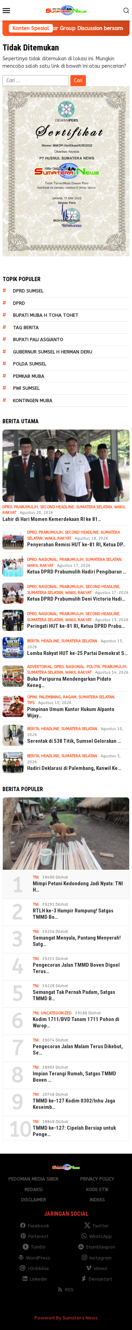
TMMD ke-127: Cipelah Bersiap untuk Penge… (74, 1131)
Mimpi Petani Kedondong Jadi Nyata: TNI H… (78, 886)
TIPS (30, 702)
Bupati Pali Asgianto (38, 339)
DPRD (19, 303)
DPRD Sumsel (28, 290)
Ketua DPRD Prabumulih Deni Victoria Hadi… (76, 599)
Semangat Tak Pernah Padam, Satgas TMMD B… (74, 995)
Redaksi (34, 1189)
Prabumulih (26, 507)
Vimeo (100, 1268)
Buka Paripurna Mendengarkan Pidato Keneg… (69, 682)
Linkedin (38, 1279)
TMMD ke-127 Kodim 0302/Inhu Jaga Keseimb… (74, 1104)
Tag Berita (26, 327)
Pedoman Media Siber (33, 1179)
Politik (93, 666)
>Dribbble (38, 1268)
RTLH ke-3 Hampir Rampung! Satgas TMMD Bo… (73, 913)
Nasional (48, 559)
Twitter (100, 1225)
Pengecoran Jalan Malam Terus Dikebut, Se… (78, 1049)
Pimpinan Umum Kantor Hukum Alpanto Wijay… (70, 712)
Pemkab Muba (28, 376)
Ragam (69, 697)
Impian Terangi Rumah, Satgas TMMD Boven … (74, 1076)
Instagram (100, 1258)
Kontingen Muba (32, 400)
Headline (50, 641)
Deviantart (100, 1279)
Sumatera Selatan (94, 507)
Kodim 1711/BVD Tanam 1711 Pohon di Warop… (76, 1022)
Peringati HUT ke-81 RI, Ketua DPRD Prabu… (76, 626)
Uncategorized (56, 1013)
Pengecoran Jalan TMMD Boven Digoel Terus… (76, 968)
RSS (69, 1289)
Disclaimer (33, 1199)
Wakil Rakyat (58, 538)
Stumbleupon (100, 1247)
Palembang (50, 697)
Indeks (97, 1199)
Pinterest (38, 1236)
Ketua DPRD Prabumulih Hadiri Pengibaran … (76, 572)
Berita (33, 641)
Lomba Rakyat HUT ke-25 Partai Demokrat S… (77, 653)
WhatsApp (100, 1236)
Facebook (38, 1225)
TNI (36, 877)
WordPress (38, 1258)
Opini (32, 697)
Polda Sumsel (29, 363)
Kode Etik (97, 1189)
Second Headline (57, 507)
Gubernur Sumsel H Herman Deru (52, 351)
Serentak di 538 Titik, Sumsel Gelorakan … (74, 741)
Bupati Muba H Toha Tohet (45, 315)
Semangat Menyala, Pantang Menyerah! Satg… (77, 941)
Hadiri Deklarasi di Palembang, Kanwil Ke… (74, 768)
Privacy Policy (97, 1179)
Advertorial (39, 666)
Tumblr (38, 1247)
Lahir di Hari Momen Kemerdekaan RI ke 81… (51, 519)
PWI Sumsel (26, 388)
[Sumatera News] (66, 10)
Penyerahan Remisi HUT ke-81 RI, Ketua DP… (76, 544)
